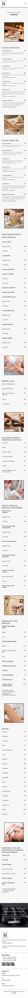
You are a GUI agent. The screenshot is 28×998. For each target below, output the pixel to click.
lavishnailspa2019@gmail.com (8, 985)
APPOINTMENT (14, 922)
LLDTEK (14, 993)
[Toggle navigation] (25, 3)
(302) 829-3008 (6, 980)
